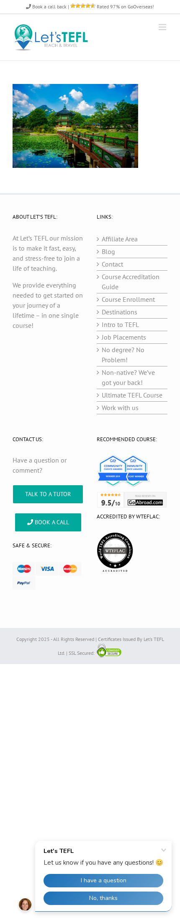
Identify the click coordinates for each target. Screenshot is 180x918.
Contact (112, 264)
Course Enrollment (128, 299)
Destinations (119, 312)
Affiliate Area (120, 239)
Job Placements (124, 337)
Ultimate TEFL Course (132, 395)
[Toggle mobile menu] (163, 27)
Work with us (120, 407)
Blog (108, 251)
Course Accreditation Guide (130, 281)
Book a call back (49, 6)
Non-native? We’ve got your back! (128, 377)
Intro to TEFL (120, 324)
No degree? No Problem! (123, 354)
